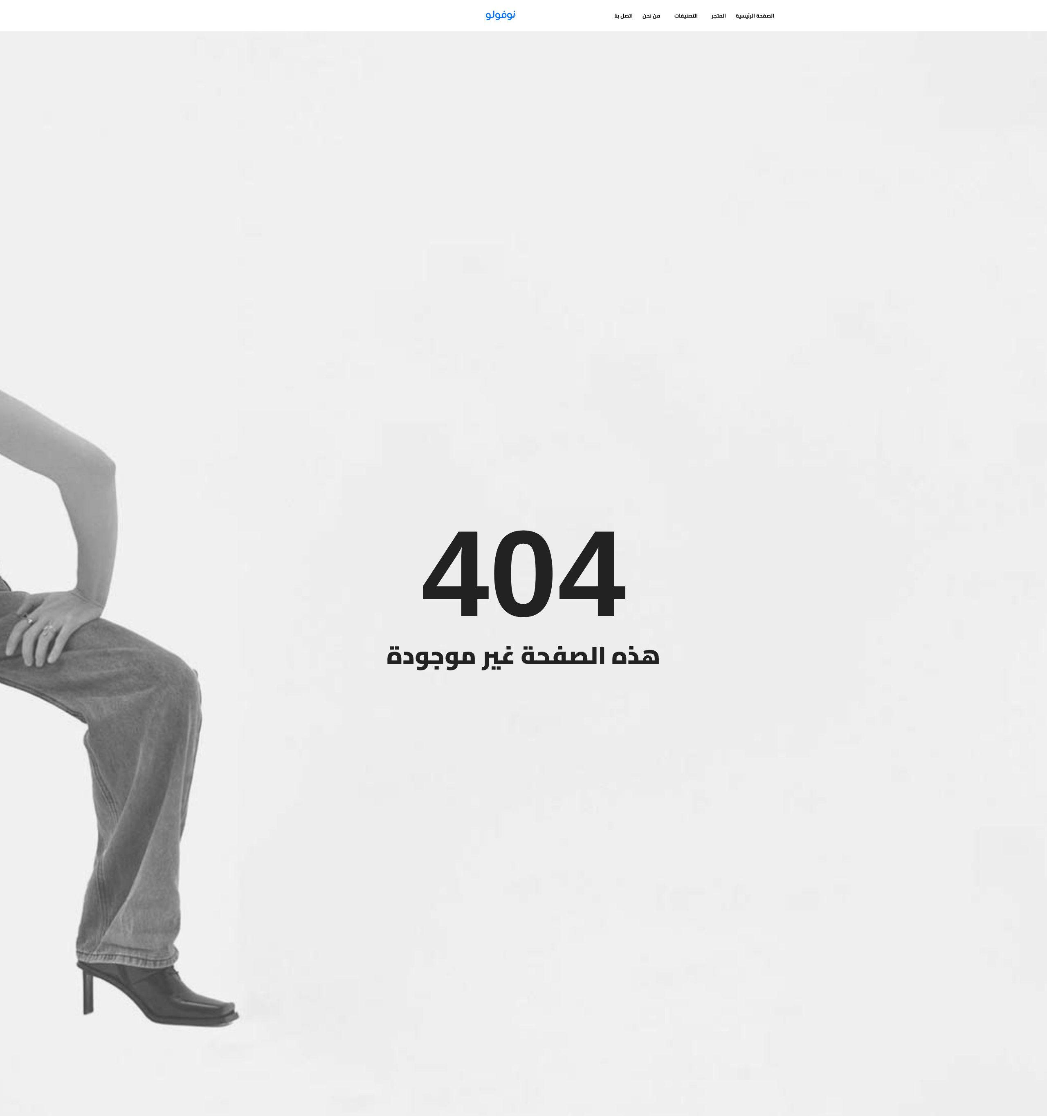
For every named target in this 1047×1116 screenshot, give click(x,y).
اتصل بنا (623, 15)
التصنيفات (686, 15)
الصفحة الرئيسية (755, 15)
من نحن (652, 15)
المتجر (719, 15)
